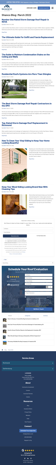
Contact (28, 390)
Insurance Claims (28, 408)
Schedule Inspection (44, 8)
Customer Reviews (28, 393)
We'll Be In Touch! (38, 309)
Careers (28, 397)
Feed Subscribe (42, 235)
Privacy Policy (28, 412)
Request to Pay (28, 440)
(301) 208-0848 (28, 437)
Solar (28, 418)
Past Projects (28, 421)
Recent (10, 315)
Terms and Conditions (17, 253)
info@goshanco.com (28, 433)
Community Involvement (28, 387)
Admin (4, 24)
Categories (27, 315)
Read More (4, 32)
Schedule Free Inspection (28, 430)
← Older (5, 259)
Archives (45, 315)
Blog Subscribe (15, 236)
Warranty (28, 415)
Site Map (31, 460)
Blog (28, 405)
